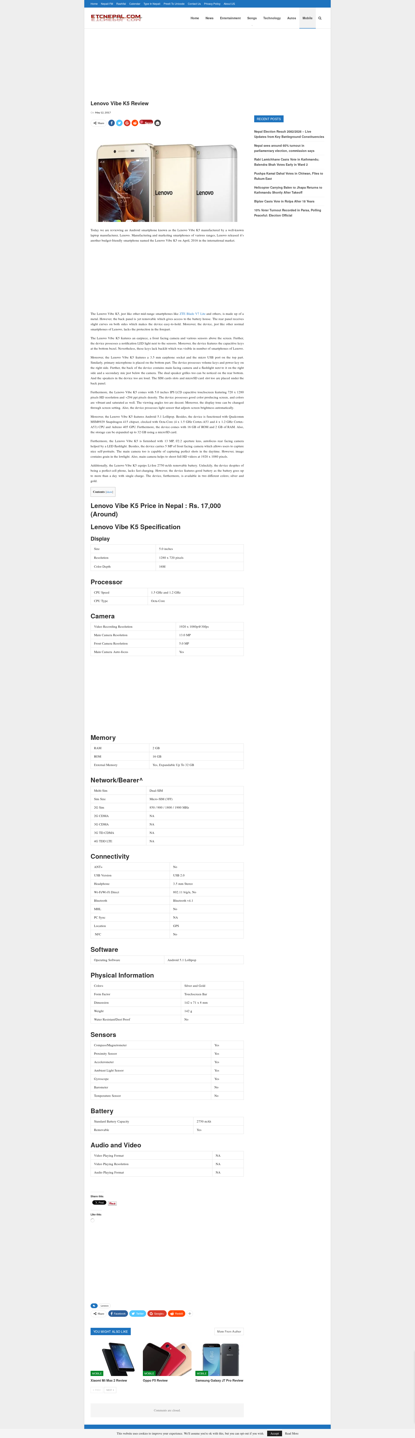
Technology (272, 18)
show (109, 492)
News (210, 18)
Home (94, 3)
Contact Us (194, 3)
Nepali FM (107, 3)
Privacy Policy (212, 3)
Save (148, 122)
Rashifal (121, 3)
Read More (291, 1433)
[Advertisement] (207, 61)
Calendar (134, 3)
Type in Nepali (152, 3)
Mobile (308, 18)
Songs (252, 18)
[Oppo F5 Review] (167, 1359)
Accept (274, 1433)
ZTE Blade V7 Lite (193, 313)
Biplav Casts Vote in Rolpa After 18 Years (284, 201)
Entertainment (230, 18)
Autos (291, 18)
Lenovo (105, 1305)
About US (229, 3)
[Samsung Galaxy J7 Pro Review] (219, 1359)
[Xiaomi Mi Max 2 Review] (115, 1359)
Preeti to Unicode (174, 3)
